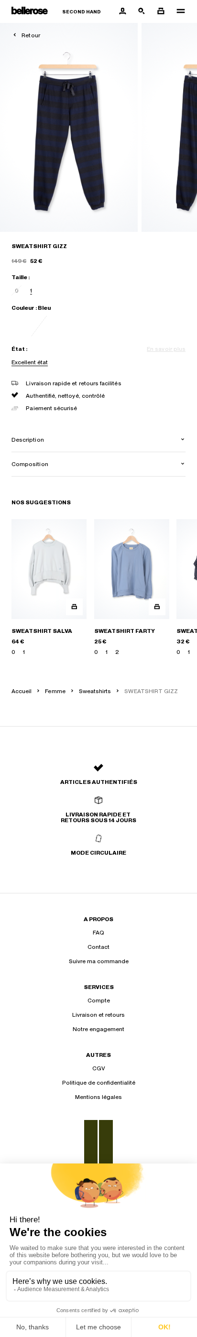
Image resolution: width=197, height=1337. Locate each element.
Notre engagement (98, 1029)
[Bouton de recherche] (141, 11)
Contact (98, 947)
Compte (99, 1000)
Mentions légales (98, 1097)
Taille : (20, 277)
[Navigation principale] (178, 11)
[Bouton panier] (160, 11)
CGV (98, 1068)
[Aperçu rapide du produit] (74, 606)
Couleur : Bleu (31, 307)
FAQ (98, 932)
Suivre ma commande (99, 961)
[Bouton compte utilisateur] (122, 11)
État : (19, 349)
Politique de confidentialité (98, 1082)
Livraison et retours (98, 1014)
